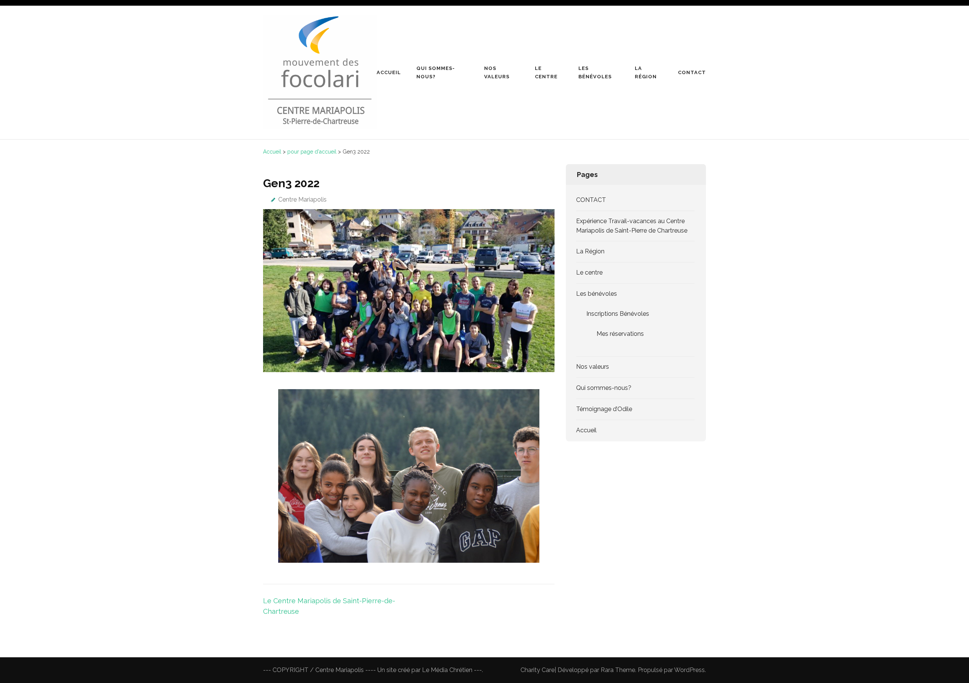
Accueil (389, 72)
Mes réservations (620, 333)
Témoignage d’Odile (604, 409)
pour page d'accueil (312, 152)
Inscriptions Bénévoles (617, 313)
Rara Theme (618, 670)
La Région (646, 72)
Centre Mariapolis (302, 199)
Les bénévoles (595, 72)
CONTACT (591, 199)
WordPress (689, 670)
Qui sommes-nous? (435, 72)
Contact (692, 72)
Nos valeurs (496, 72)
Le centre (546, 72)
